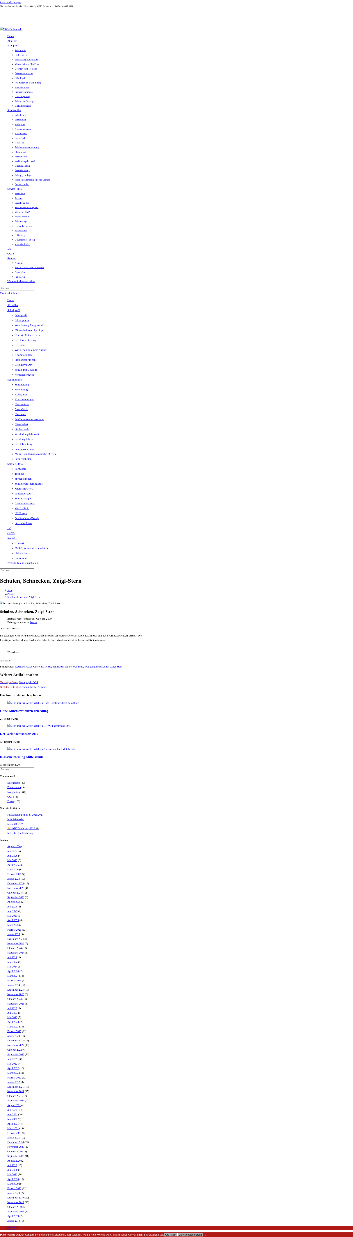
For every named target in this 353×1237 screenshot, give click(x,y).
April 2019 (13, 1216)
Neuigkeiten (13, 792)
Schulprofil (13, 310)
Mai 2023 (12, 1017)
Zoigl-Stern (116, 666)
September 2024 (15, 952)
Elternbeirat (21, 424)
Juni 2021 (12, 1114)
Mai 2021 (12, 1119)
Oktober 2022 (14, 1049)
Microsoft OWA (24, 488)
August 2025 (14, 902)
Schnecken (58, 666)
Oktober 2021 (14, 1096)
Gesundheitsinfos (25, 503)
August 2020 (14, 1160)
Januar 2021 (13, 1137)
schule (68, 666)
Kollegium (21, 394)
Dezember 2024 (15, 939)
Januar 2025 (13, 934)
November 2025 (15, 888)
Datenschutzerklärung (190, 1234)
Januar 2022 (13, 1082)
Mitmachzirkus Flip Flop (29, 330)
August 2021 (14, 1105)
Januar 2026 (13, 878)
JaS (9, 528)
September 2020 (15, 1156)
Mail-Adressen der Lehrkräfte (32, 548)
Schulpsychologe (24, 448)
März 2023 (13, 1026)
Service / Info (15, 463)
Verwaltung (21, 389)
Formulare (20, 468)
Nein (173, 1234)
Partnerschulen (23, 458)
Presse (33, 622)
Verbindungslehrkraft (27, 434)
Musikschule (22, 508)
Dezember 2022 (15, 1040)
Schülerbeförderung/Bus (29, 483)
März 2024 (13, 975)
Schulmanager (23, 498)
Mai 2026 (12, 860)
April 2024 (13, 971)
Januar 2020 (13, 1193)
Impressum (21, 557)
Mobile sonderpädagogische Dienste (35, 453)
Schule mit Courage (26, 369)
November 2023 (15, 994)
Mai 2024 (12, 966)
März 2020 (13, 1184)
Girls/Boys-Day (24, 364)
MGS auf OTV (15, 824)
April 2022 (13, 1068)
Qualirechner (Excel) (27, 518)
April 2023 (13, 1022)
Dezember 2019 (15, 1197)
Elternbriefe (13, 782)
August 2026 (14, 846)
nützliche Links (23, 523)
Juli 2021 (12, 1110)
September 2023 (15, 1003)
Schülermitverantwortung (29, 419)
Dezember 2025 (15, 883)
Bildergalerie (22, 320)
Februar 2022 (14, 1077)
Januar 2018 (13, 1220)
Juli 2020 (12, 1165)
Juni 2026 (12, 855)
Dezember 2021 (15, 1086)
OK (167, 1234)
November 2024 (15, 943)
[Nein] (204, 1235)
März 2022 (13, 1073)
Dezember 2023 (15, 989)
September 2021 (15, 1100)
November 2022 (15, 1045)
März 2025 (13, 925)
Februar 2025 (14, 929)
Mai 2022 (12, 1063)
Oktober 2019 (14, 1207)
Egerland (20, 666)
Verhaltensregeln (24, 374)
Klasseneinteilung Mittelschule (21, 757)
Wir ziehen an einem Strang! (31, 349)
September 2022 (15, 1054)
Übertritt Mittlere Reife (28, 335)
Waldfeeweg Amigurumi (29, 325)
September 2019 (15, 1211)
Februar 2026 (14, 874)
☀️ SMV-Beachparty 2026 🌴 (23, 828)
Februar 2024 (14, 980)
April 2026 (13, 865)
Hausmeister (22, 404)
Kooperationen (23, 354)
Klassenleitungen (24, 399)
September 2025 (15, 897)
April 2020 (13, 1179)
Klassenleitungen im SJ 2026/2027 (25, 814)
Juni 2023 (12, 1013)
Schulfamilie (14, 379)
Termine (19, 473)
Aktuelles (12, 305)
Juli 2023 (12, 1008)
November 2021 (15, 1091)
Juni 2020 (12, 1170)
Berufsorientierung (25, 340)
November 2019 (15, 1202)
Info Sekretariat (15, 819)
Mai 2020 (12, 1174)
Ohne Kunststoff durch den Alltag (24, 711)
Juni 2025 (12, 911)
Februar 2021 (14, 1133)
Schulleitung (22, 384)
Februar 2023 (14, 1031)
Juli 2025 (12, 906)
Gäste (29, 666)
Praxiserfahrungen (25, 359)
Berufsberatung (23, 444)
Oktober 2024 (14, 948)
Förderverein (22, 429)
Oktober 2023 (14, 999)
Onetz (48, 666)
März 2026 (13, 869)
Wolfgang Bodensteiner (97, 666)
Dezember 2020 (15, 1142)
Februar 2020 (14, 1188)
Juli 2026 (12, 851)
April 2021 (13, 1123)
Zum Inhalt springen (10, 2)
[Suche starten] (36, 571)
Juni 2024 (12, 962)
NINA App (21, 513)
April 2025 (13, 920)
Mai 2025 (12, 915)
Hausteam (20, 414)
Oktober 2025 (14, 892)
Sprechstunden (23, 478)
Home (10, 300)
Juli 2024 (12, 957)
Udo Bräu (78, 666)
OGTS (11, 533)
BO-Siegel (20, 344)
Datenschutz (22, 553)
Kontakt (12, 538)
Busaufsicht (21, 409)
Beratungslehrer (24, 439)
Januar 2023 (13, 1036)
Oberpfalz (38, 666)
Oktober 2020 (14, 1151)
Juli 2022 (12, 1059)
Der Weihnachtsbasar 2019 (19, 734)
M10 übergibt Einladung (20, 833)
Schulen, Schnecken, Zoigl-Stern (23, 597)
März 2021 (13, 1128)
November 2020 (15, 1146)
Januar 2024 (13, 985)
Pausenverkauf (23, 493)
